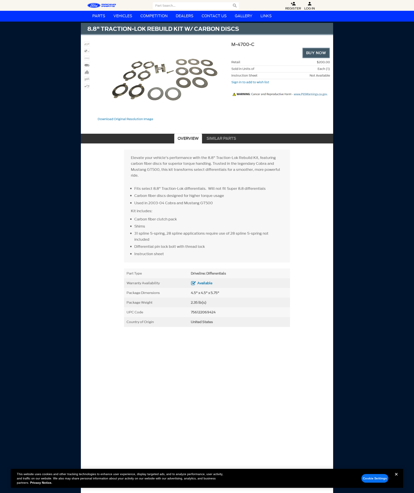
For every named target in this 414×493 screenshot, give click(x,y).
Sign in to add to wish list (250, 82)
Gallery (243, 16)
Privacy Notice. (41, 482)
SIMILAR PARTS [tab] (221, 138)
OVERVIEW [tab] (188, 138)
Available (204, 283)
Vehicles (122, 16)
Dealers (184, 16)
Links (266, 16)
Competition (154, 16)
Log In (309, 6)
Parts (98, 16)
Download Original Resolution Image (125, 119)
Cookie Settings (375, 478)
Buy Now (316, 52)
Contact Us (214, 16)
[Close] (396, 477)
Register (293, 6)
